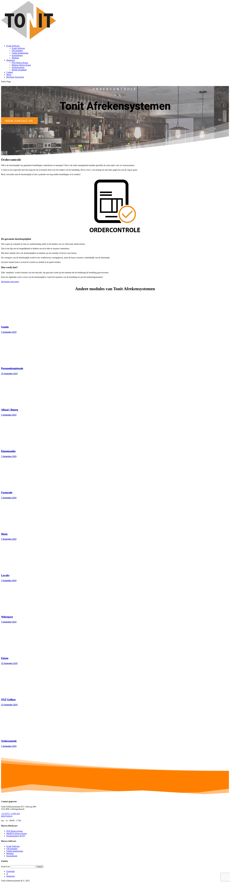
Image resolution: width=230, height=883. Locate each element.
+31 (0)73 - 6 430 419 (10, 813)
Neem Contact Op (19, 121)
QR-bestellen (17, 50)
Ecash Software (13, 46)
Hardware (10, 60)
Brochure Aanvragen (15, 77)
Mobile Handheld (19, 70)
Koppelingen (17, 55)
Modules (15, 58)
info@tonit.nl (6, 816)
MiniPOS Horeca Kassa (16, 833)
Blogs (8, 74)
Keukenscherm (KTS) (15, 836)
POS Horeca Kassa (20, 62)
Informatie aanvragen (10, 281)
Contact (9, 72)
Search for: (5, 866)
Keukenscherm (18, 67)
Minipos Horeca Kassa (21, 65)
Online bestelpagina (20, 53)
